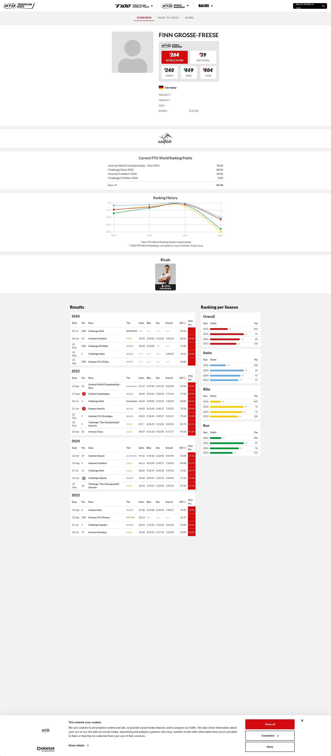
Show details (76, 745)
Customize (268, 735)
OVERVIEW (144, 17)
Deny (270, 746)
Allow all (270, 724)
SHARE (189, 17)
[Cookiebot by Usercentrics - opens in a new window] (46, 749)
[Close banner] (302, 720)
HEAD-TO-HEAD (168, 17)
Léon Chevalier (165, 287)
